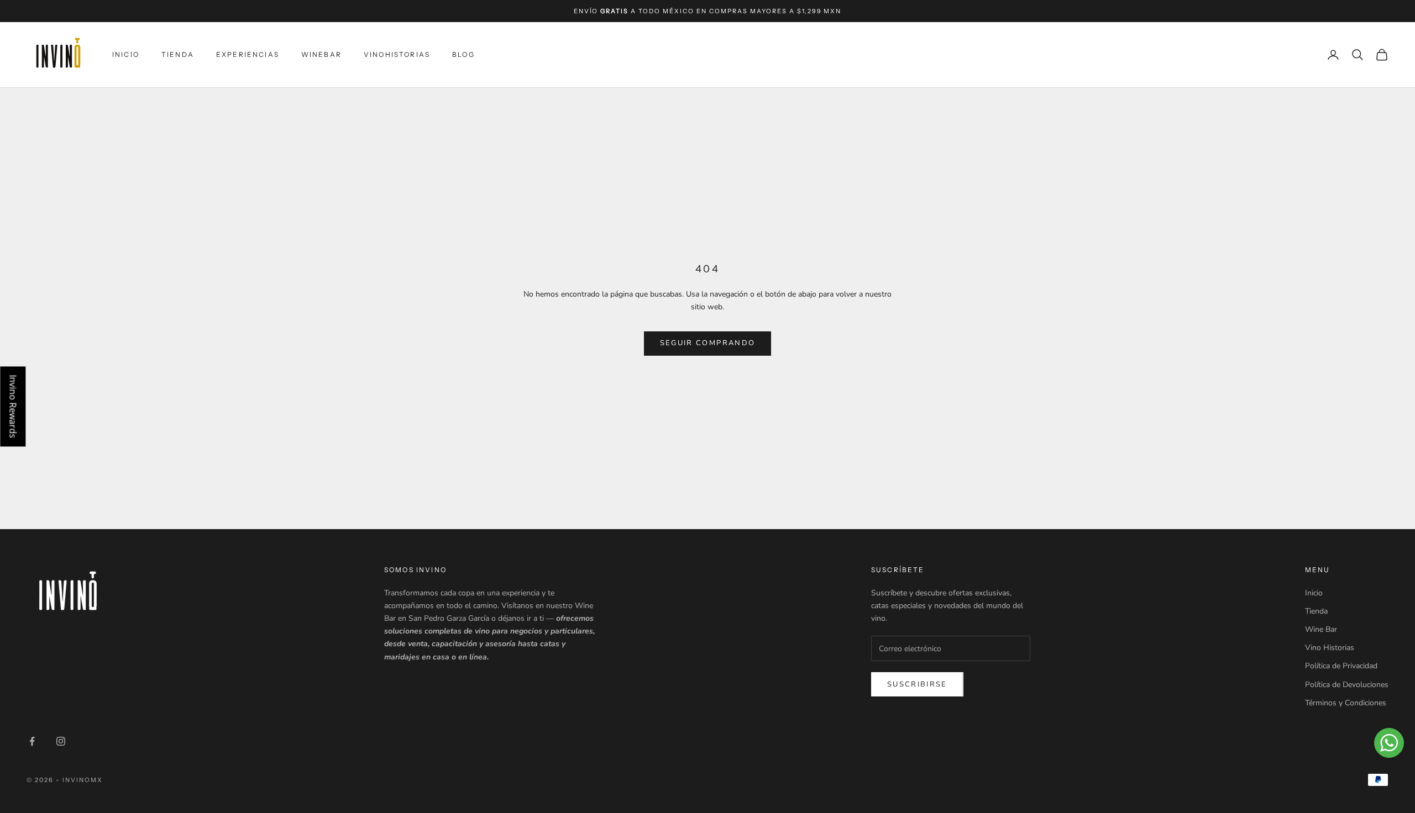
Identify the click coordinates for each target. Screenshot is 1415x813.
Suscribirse (917, 684)
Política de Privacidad (1341, 666)
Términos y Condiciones (1345, 703)
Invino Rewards (13, 407)
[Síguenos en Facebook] (32, 741)
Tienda (177, 54)
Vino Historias (1329, 647)
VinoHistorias (397, 54)
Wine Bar (1321, 629)
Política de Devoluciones (1346, 684)
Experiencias (247, 54)
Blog (463, 54)
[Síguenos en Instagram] (60, 741)
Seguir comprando (707, 343)
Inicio (125, 54)
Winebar (321, 54)
